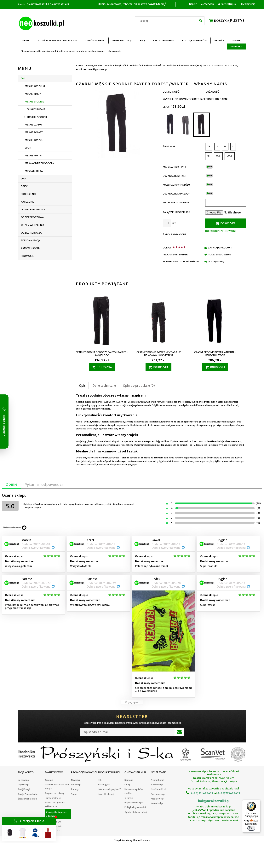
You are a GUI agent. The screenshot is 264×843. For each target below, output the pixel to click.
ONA (23, 178)
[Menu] (257, 801)
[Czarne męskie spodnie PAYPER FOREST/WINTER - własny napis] (201, 125)
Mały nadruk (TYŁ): (174, 167)
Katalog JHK (104, 784)
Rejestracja (23, 784)
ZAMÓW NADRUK (30, 248)
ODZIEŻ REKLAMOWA (33, 209)
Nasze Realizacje (106, 794)
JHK (99, 780)
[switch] (251, 828)
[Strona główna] (42, 23)
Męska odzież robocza (39, 163)
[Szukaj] (200, 20)
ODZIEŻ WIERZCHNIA (32, 225)
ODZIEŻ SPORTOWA (32, 217)
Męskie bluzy (33, 93)
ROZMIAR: (169, 146)
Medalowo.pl (157, 798)
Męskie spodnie (34, 101)
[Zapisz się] (179, 732)
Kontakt (49, 780)
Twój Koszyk (24, 789)
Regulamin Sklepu (133, 802)
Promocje (27, 255)
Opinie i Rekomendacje (136, 812)
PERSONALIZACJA (31, 240)
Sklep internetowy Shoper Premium (132, 840)
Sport (29, 147)
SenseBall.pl (157, 803)
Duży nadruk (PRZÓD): (176, 193)
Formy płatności (53, 798)
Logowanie (23, 780)
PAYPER (183, 254)
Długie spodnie (36, 109)
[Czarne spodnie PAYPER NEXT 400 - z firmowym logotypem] (104, 320)
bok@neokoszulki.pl (214, 801)
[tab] (82, 385)
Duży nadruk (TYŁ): (174, 175)
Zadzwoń (208, 4)
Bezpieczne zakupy (54, 793)
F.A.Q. (127, 784)
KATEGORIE (27, 201)
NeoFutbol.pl (157, 780)
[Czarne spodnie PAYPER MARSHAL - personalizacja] (161, 320)
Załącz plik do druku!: (177, 212)
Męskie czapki (33, 124)
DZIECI (24, 186)
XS (208, 146)
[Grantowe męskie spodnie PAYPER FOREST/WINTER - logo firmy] (170, 124)
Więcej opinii (132, 702)
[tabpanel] (161, 430)
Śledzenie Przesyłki (27, 798)
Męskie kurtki (33, 155)
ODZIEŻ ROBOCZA (31, 232)
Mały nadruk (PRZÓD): (176, 184)
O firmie (128, 798)
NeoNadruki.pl (158, 789)
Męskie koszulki (35, 86)
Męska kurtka (34, 171)
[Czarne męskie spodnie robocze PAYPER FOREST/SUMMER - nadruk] (218, 320)
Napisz (193, 4)
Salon (74, 794)
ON (23, 78)
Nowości (75, 780)
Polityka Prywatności (135, 807)
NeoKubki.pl (157, 784)
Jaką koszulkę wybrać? (109, 789)
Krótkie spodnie (37, 117)
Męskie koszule (34, 140)
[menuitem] (25, 41)
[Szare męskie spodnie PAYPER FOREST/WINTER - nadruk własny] (185, 124)
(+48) (194, 793)
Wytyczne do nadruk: (176, 202)
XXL (218, 156)
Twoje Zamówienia (27, 794)
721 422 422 (205, 793)
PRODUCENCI (28, 194)
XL (208, 156)
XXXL (229, 156)
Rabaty (74, 789)
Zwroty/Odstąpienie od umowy (56, 814)
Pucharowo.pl (158, 794)
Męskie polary (34, 132)
